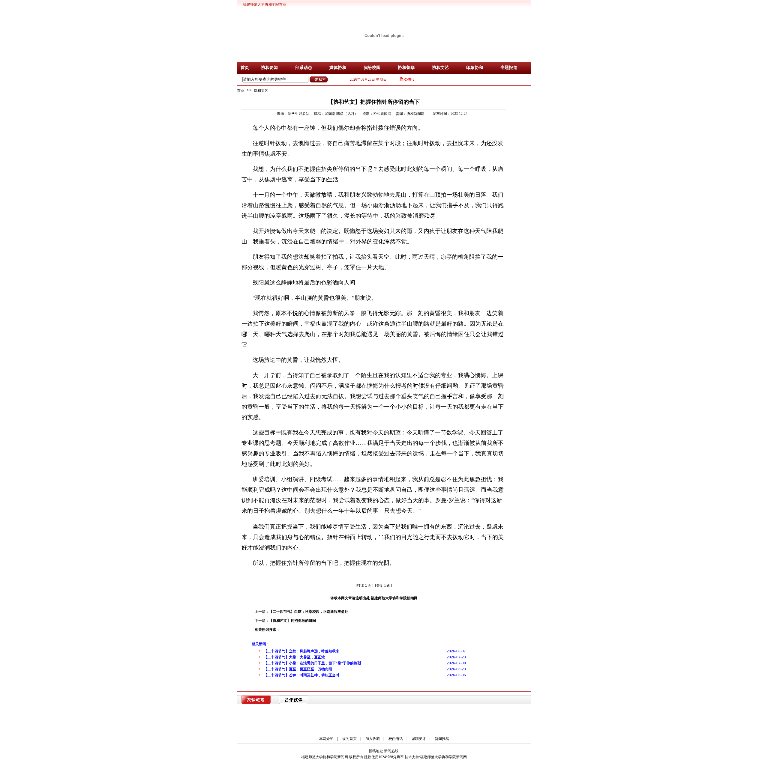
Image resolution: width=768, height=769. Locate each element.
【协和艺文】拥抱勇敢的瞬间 (292, 620)
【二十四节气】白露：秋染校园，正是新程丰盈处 (308, 612)
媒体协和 (337, 67)
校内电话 (395, 739)
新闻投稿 (442, 739)
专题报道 (508, 67)
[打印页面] (364, 585)
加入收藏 (372, 739)
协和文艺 (440, 67)
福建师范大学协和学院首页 (264, 4)
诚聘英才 (419, 739)
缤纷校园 (372, 67)
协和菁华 (406, 67)
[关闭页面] (383, 585)
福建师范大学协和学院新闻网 (443, 757)
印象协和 (474, 67)
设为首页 (349, 739)
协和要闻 (269, 67)
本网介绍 (326, 739)
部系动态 (303, 67)
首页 (245, 67)
